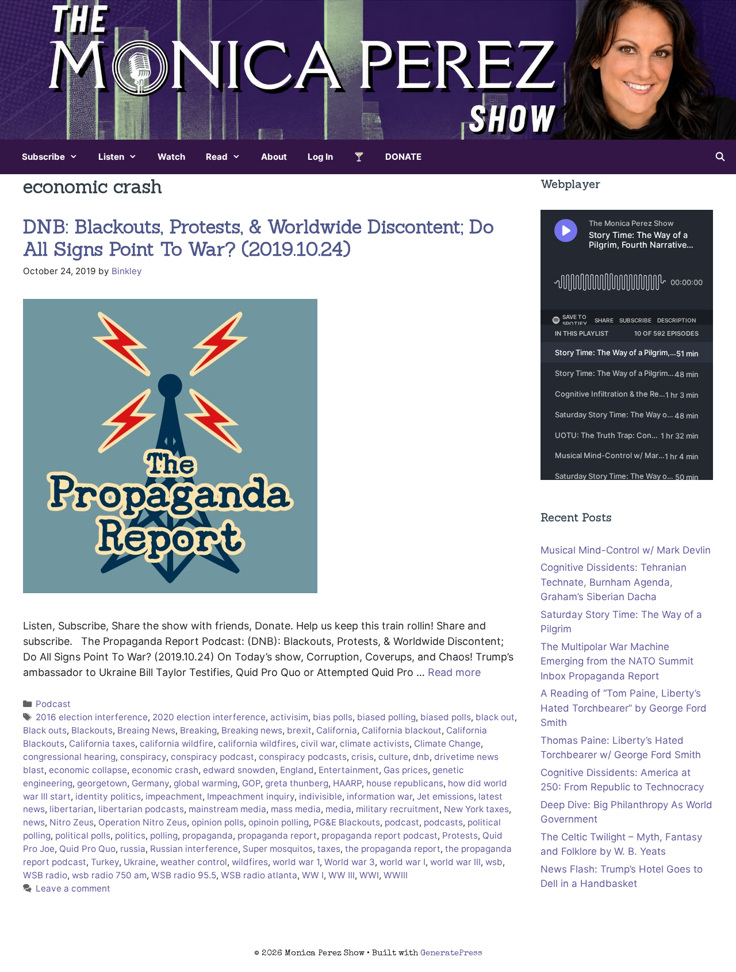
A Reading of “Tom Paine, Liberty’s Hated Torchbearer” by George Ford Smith (623, 707)
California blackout (402, 730)
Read (217, 156)
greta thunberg (296, 783)
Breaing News (146, 730)
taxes (328, 848)
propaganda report (277, 835)
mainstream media (227, 809)
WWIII (396, 875)
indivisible (320, 796)
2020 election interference (209, 717)
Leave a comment (73, 888)
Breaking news (251, 730)
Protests (460, 835)
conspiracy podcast (212, 756)
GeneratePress (451, 953)
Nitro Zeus (71, 822)
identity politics (108, 796)
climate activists (374, 743)
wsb (494, 861)
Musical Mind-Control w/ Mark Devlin (625, 550)
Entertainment (349, 769)
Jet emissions (445, 796)
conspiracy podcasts (303, 756)
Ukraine (140, 861)
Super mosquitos (278, 848)
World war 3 (349, 861)
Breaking (198, 730)
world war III (455, 861)
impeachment (173, 796)
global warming (205, 783)
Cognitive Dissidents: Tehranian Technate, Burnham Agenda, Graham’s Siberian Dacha (613, 582)
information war (379, 796)
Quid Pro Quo (87, 848)
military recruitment (397, 809)
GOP (251, 783)
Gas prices (406, 769)
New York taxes (476, 809)
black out (495, 717)
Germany (150, 783)
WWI (369, 875)
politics (130, 835)
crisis (362, 756)
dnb (421, 756)
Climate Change (447, 743)
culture (393, 756)
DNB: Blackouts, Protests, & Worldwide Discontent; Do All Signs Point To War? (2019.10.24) (258, 238)
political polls (82, 835)
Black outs (45, 730)
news (34, 822)
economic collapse (88, 769)
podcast (402, 822)
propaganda (207, 835)
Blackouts (92, 730)
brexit (299, 730)
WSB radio (45, 875)
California (336, 730)
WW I (313, 875)
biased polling (386, 717)
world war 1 (296, 861)
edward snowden (239, 769)
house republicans (404, 783)
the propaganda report (392, 848)
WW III (341, 875)
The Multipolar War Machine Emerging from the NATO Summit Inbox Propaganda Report (616, 661)
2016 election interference (92, 717)
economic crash (165, 769)
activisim (289, 717)
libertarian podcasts (141, 809)
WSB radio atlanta (259, 875)
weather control (193, 861)
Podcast (53, 703)
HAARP (347, 783)
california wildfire (176, 743)
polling (164, 835)
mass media (296, 809)
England (297, 769)
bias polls (332, 717)
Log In (320, 156)
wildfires (250, 861)
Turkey (105, 861)
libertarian (71, 809)
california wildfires (257, 743)
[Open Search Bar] (720, 157)
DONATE (403, 156)
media (338, 809)
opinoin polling (278, 822)
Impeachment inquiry (250, 796)
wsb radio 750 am (109, 875)
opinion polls (217, 822)
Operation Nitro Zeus (142, 822)
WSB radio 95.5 (183, 875)
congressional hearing (69, 756)
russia (132, 848)
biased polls (445, 717)
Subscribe (43, 156)
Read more (454, 672)
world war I (402, 861)
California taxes (102, 743)
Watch (171, 156)
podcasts (443, 822)
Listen (111, 156)
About (274, 156)
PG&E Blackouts (346, 822)
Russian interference (194, 848)
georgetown (102, 783)
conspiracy (143, 756)
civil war (318, 743)
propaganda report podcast (379, 835)
